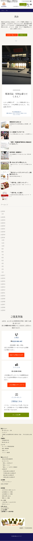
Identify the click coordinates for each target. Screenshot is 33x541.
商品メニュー (4, 428)
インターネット (16, 397)
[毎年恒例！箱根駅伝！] (5, 155)
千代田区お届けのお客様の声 (9, 473)
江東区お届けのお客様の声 (9, 477)
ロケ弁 (25, 113)
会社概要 (3, 479)
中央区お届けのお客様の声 (9, 471)
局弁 (22, 113)
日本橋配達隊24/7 (17, 111)
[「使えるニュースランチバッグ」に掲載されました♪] (5, 176)
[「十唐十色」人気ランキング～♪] (5, 186)
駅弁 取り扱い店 (5, 442)
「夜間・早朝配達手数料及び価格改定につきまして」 (20, 143)
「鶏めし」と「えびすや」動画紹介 (9, 467)
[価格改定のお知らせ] (5, 125)
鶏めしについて (4, 457)
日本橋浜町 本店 (5, 440)
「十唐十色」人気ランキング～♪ (19, 182)
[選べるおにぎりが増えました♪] (5, 165)
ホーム (3, 10)
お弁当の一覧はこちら (12, 35)
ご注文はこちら (22, 35)
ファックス (16, 367)
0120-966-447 (17, 341)
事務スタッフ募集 (6, 498)
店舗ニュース (5, 450)
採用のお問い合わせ (6, 496)
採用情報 (3, 488)
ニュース (3, 444)
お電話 (16, 337)
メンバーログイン (26, 1)
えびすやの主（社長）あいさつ (8, 490)
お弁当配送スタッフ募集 (7, 492)
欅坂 (7, 113)
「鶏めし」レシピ (6, 465)
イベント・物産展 (6, 452)
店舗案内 (3, 438)
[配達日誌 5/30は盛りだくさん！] (16, 64)
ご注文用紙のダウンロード (16, 384)
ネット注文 (23, 4)
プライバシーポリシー (7, 481)
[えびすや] (4, 4)
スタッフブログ (16, 114)
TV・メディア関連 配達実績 (8, 446)
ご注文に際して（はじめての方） (9, 502)
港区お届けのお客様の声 (8, 475)
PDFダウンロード (6, 504)
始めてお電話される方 (16, 355)
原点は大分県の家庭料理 (7, 459)
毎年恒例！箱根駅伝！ (16, 152)
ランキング (4, 432)
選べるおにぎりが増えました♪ (18, 162)
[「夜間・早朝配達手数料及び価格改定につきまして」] (5, 145)
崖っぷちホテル (17, 113)
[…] (10, 125)
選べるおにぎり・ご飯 (7, 430)
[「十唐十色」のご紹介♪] (5, 196)
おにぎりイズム (5, 461)
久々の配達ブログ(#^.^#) (17, 132)
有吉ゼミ (11, 113)
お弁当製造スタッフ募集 (7, 494)
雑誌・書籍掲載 (5, 448)
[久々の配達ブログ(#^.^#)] (5, 135)
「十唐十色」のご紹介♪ (16, 192)
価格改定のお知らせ (15, 122)
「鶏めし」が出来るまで (7, 463)
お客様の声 (4, 469)
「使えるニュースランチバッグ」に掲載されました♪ (20, 173)
